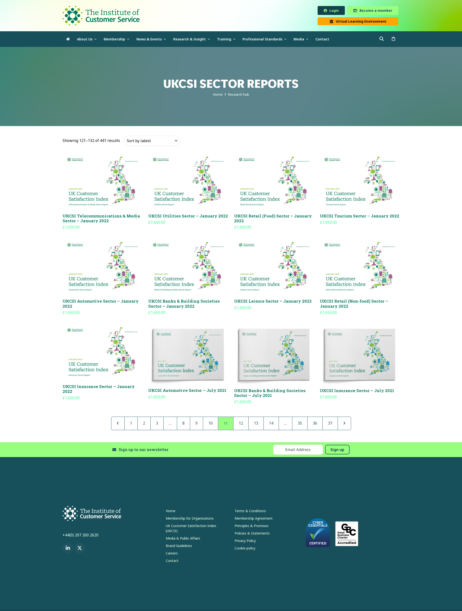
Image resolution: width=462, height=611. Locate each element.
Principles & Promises (252, 526)
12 (241, 424)
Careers (172, 554)
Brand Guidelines (179, 546)
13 (256, 424)
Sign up (337, 450)
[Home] (68, 40)
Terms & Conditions (250, 511)
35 (300, 424)
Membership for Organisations (190, 519)
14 (271, 424)
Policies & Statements (252, 534)
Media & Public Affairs (183, 539)
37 (330, 424)
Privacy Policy (245, 541)
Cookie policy (245, 549)
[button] (393, 40)
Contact (172, 561)
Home (170, 511)
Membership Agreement (254, 519)
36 (315, 424)
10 (210, 424)
